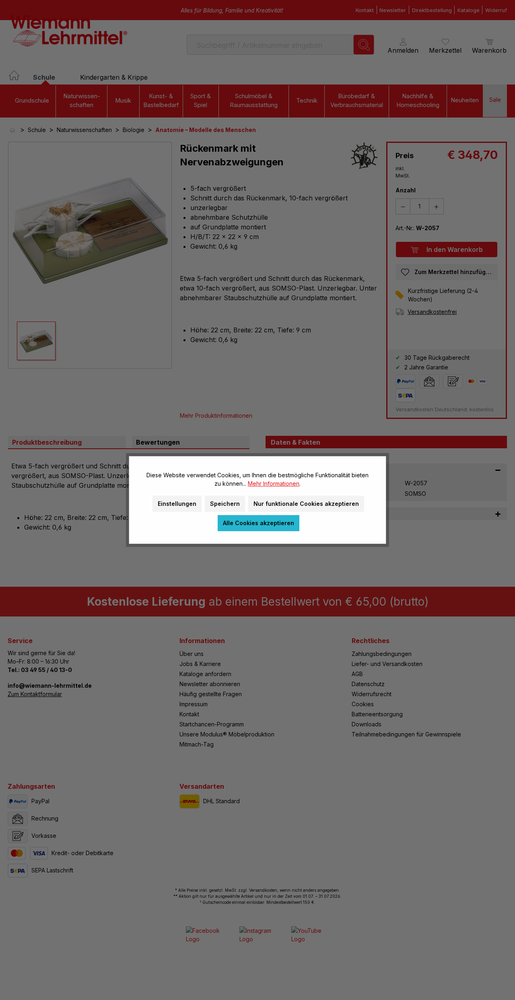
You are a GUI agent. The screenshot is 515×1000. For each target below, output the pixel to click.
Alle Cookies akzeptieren (258, 523)
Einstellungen (177, 503)
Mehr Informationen (273, 483)
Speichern (225, 503)
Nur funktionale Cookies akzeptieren (306, 503)
